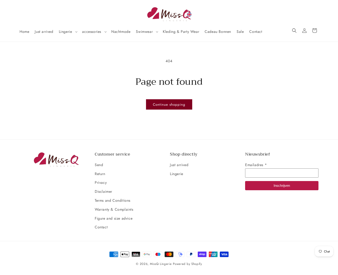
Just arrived (179, 164)
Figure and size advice (113, 218)
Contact (101, 227)
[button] (68, 32)
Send (99, 164)
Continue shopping (169, 104)
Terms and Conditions (112, 200)
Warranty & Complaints (114, 209)
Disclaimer (103, 191)
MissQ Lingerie (161, 264)
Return (100, 173)
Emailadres (256, 164)
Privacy (101, 182)
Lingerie (176, 173)
